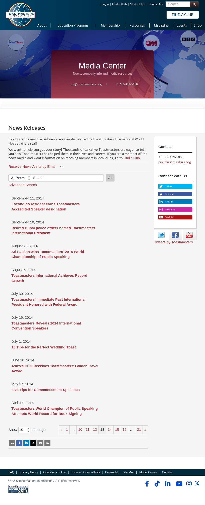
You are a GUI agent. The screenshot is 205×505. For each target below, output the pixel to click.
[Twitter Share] (33, 443)
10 (80, 430)
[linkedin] (167, 484)
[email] (40, 443)
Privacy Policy (28, 472)
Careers (167, 472)
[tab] (161, 235)
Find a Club (119, 4)
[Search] (194, 4)
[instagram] (188, 484)
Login (105, 4)
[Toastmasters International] (20, 14)
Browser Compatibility (85, 472)
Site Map (128, 472)
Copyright (111, 472)
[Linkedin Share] (26, 443)
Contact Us (156, 4)
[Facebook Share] (19, 443)
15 (117, 430)
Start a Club (137, 4)
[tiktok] (157, 484)
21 (139, 430)
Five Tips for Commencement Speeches (45, 390)
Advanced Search (22, 185)
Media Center (148, 472)
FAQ (11, 472)
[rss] (47, 443)
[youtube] (178, 484)
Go (110, 178)
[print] (12, 443)
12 (95, 430)
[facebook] (146, 484)
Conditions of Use (54, 472)
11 (87, 430)
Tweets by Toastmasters (173, 242)
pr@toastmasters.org (86, 84)
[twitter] (197, 484)
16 (125, 430)
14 (110, 430)
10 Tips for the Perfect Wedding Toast (43, 347)
